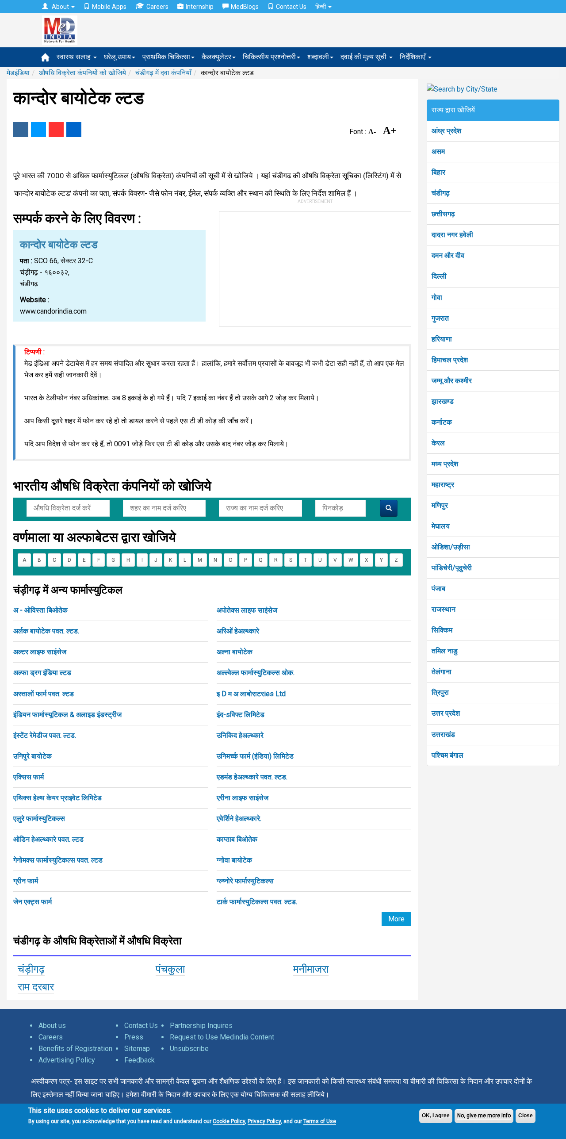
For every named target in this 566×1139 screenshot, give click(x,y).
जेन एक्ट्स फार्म (32, 901)
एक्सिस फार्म (28, 777)
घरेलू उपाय (117, 57)
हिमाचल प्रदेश (450, 360)
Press (133, 1037)
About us (52, 1025)
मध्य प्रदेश (445, 464)
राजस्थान (443, 609)
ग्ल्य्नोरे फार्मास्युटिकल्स (245, 881)
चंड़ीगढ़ (31, 969)
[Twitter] (38, 129)
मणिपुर (440, 505)
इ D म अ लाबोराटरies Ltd (251, 694)
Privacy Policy (264, 1121)
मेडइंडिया (18, 73)
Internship (200, 6)
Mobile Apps (109, 6)
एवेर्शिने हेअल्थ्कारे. (239, 818)
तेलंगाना (441, 671)
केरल (438, 443)
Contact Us (291, 6)
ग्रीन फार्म (25, 881)
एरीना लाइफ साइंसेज (242, 798)
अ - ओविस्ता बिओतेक (40, 610)
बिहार (438, 172)
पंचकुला (170, 969)
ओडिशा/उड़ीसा (451, 547)
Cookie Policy (229, 1121)
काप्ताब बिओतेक (237, 839)
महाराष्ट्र (443, 484)
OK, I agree (436, 1115)
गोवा (437, 297)
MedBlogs (245, 6)
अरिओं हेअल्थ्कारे (238, 631)
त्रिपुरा (440, 692)
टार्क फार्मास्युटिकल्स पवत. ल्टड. (257, 901)
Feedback (139, 1060)
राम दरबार (36, 987)
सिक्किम (442, 630)
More (396, 919)
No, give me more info (484, 1115)
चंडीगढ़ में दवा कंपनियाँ (163, 73)
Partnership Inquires (201, 1025)
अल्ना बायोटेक (234, 652)
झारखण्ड (443, 401)
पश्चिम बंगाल (447, 755)
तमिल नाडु (445, 651)
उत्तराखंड (443, 734)
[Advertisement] (315, 266)
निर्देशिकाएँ (413, 57)
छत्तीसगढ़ (443, 214)
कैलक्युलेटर (216, 57)
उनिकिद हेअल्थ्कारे (240, 735)
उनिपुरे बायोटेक (32, 756)
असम (438, 151)
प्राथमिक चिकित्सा (166, 57)
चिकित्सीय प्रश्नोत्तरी (269, 57)
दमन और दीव (448, 255)
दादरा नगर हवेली (452, 234)
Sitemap (137, 1048)
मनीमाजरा (311, 969)
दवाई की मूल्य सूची (364, 57)
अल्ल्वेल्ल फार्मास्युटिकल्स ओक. (255, 672)
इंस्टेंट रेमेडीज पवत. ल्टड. (44, 735)
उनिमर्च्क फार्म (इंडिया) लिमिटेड (255, 756)
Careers (157, 6)
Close (525, 1115)
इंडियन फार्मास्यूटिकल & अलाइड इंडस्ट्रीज (67, 714)
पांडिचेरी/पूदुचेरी (452, 568)
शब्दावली (318, 57)
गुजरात (440, 318)
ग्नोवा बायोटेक (234, 860)
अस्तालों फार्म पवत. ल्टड (43, 694)
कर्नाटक (442, 422)
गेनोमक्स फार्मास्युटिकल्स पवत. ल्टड (58, 860)
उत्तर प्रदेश (446, 713)
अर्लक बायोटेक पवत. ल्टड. (46, 631)
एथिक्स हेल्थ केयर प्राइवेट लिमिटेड (57, 798)
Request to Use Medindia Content (222, 1037)
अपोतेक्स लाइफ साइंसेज (247, 610)
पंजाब (438, 588)
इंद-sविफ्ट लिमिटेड (240, 714)
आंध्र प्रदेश (446, 131)
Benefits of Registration (75, 1048)
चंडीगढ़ (441, 193)
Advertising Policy (66, 1060)
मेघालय (441, 526)
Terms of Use (319, 1121)
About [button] (60, 6)
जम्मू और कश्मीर (452, 380)
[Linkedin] (73, 129)
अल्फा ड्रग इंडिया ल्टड (42, 672)
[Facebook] (20, 129)
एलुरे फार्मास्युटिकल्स (39, 818)
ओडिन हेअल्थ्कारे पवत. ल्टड (48, 839)
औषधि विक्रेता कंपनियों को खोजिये (82, 73)
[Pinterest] (56, 129)
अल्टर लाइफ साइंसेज (39, 652)
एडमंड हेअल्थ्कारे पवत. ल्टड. (252, 777)
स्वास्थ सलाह (74, 57)
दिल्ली (439, 276)
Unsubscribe (189, 1048)
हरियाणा (442, 339)
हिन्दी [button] (321, 6)
